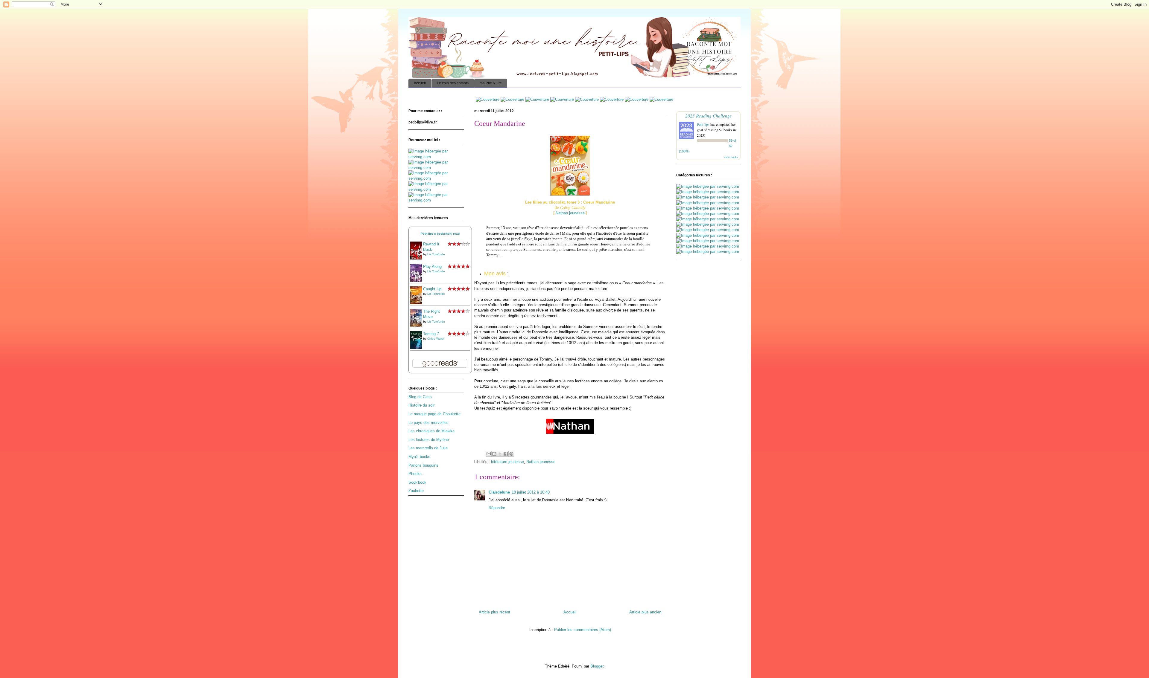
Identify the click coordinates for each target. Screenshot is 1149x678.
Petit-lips (703, 124)
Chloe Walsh (436, 338)
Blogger (596, 666)
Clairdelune (499, 492)
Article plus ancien (645, 612)
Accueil (420, 83)
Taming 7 (431, 334)
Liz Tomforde (436, 254)
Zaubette (416, 490)
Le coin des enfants (453, 83)
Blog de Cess (420, 397)
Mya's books (419, 456)
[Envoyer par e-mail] (489, 454)
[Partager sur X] (500, 454)
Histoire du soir (421, 405)
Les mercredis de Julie (428, 448)
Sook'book (417, 482)
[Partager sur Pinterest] (511, 454)
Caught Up (432, 289)
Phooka (415, 473)
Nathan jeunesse (570, 213)
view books (731, 157)
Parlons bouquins (423, 465)
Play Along (432, 266)
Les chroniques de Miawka (431, 431)
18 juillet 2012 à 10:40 (531, 492)
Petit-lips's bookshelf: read (440, 233)
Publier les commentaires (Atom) (582, 629)
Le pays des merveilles (428, 422)
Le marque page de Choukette (434, 414)
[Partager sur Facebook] (506, 454)
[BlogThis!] (494, 454)
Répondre (497, 508)
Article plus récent (494, 612)
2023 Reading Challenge (708, 115)
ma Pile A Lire (491, 83)
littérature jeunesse (507, 461)
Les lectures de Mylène (428, 439)
